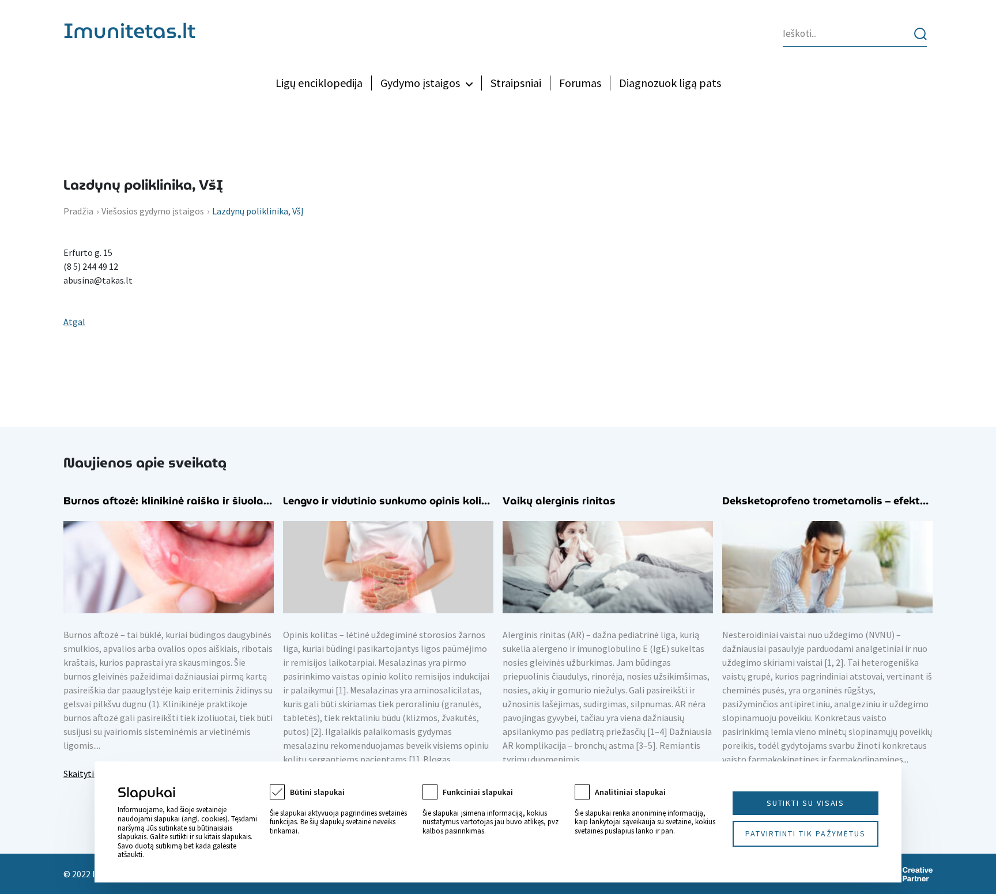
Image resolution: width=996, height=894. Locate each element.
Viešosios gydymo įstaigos (152, 211)
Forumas (580, 83)
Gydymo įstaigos (420, 83)
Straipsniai (516, 83)
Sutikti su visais (806, 803)
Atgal (74, 321)
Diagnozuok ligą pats (670, 83)
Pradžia (78, 211)
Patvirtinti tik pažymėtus (805, 833)
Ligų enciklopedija (319, 83)
